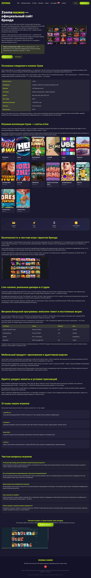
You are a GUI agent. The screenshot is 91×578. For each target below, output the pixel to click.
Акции (47, 3)
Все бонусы (18, 56)
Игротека (40, 3)
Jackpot (64, 3)
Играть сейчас (7, 56)
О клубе (34, 3)
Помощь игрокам (25, 3)
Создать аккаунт (45, 524)
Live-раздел (54, 3)
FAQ (18, 3)
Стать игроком (84, 3)
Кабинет (76, 3)
